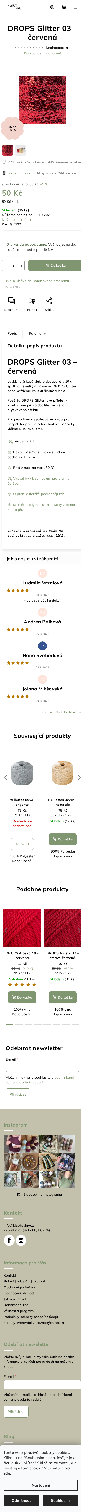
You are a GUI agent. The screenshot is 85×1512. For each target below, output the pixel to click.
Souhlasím (60, 1500)
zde (7, 1473)
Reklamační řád (16, 1311)
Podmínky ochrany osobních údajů (31, 1323)
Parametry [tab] (37, 335)
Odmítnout (21, 1500)
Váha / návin (20, 175)
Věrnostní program (19, 1317)
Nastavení (41, 1485)
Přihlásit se (18, 1101)
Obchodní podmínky (19, 1293)
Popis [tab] (12, 335)
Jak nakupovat (15, 1305)
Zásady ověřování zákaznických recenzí (35, 1329)
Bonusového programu (51, 282)
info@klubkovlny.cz (19, 1232)
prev (5, 784)
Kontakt (10, 1282)
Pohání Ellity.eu (14, 288)
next (76, 784)
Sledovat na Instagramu (43, 1201)
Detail (19, 850)
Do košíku (56, 267)
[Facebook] (9, 1246)
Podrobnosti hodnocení (40, 53)
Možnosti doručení (16, 221)
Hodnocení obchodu (20, 1299)
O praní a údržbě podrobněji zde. (39, 500)
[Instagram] (21, 1246)
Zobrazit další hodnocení (57, 718)
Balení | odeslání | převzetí (25, 1288)
